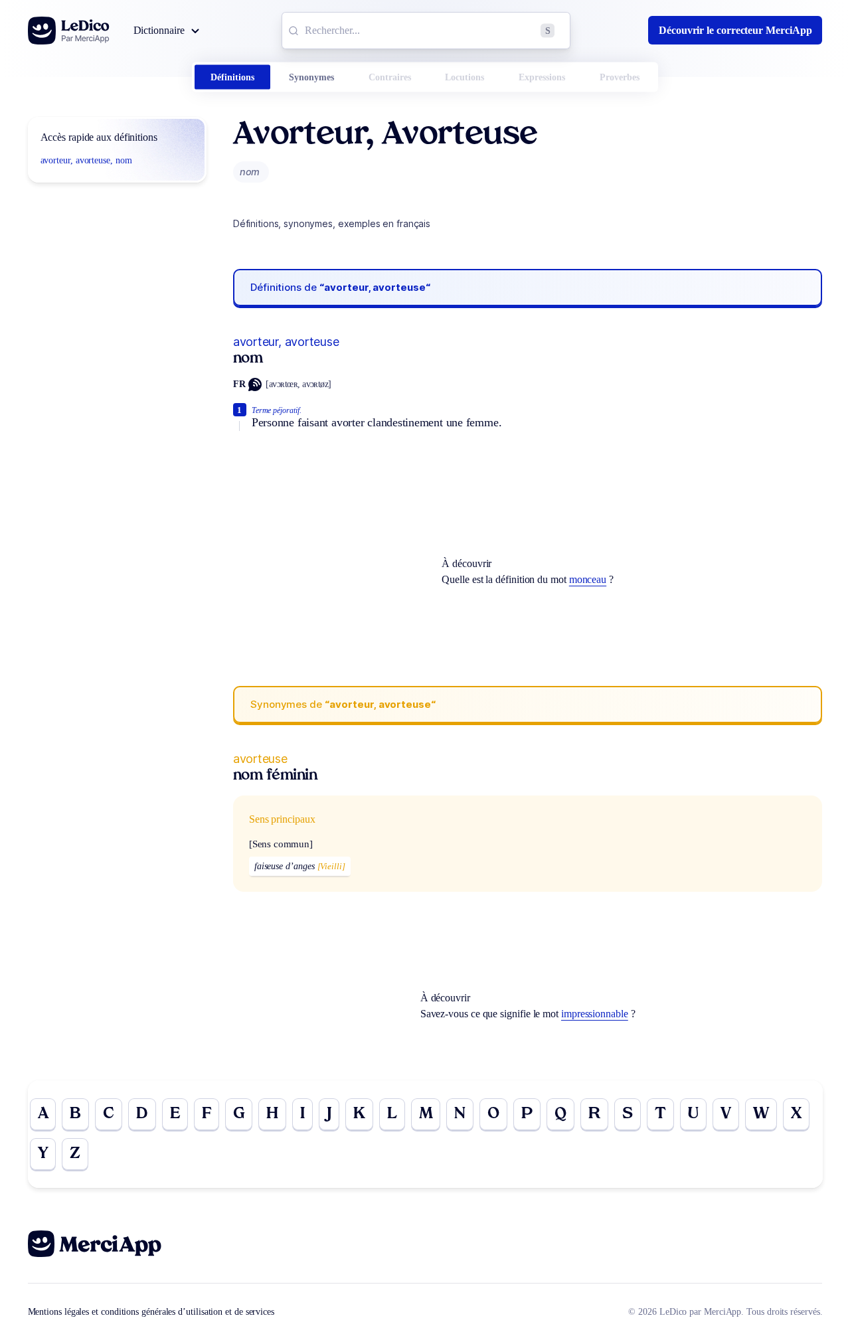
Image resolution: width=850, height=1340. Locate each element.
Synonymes (311, 77)
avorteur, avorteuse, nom (86, 160)
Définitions (232, 77)
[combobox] (426, 30)
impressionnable (594, 1013)
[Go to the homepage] (69, 30)
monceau (587, 579)
